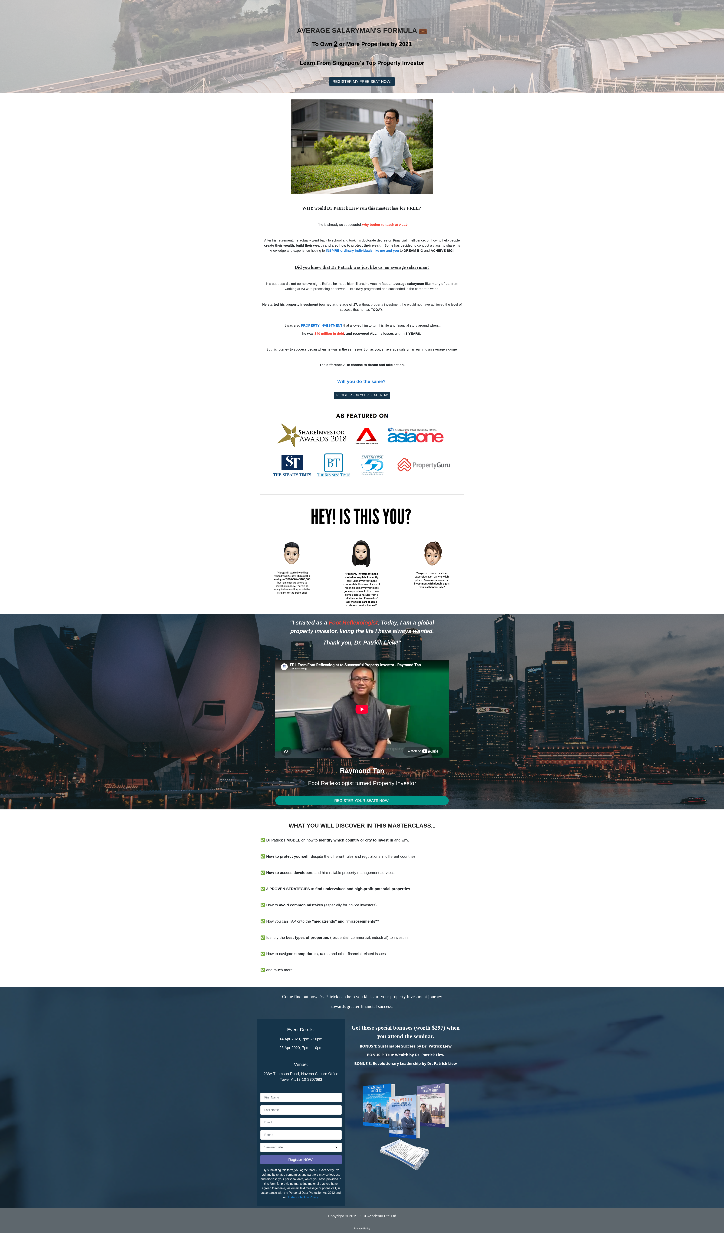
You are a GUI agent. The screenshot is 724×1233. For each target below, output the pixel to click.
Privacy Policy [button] (362, 1228)
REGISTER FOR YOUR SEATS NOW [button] (362, 395)
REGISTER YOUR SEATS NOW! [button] (362, 800)
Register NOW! (301, 1160)
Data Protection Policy (303, 1197)
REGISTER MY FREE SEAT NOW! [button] (362, 81)
